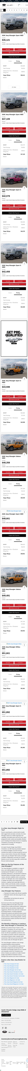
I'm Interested (20, 49)
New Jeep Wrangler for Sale (11, 966)
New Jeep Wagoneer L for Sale (12, 980)
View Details (8, 49)
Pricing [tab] (18, 61)
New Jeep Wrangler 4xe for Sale (12, 970)
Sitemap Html (18, 1063)
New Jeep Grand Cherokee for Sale (13, 972)
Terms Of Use (11, 1063)
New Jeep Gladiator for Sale (11, 968)
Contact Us (7, 1015)
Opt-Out (24, 1063)
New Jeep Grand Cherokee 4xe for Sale (14, 976)
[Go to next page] (14, 822)
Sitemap (14, 1062)
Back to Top (24, 821)
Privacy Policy (7, 1063)
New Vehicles (4, 1041)
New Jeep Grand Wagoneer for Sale (13, 982)
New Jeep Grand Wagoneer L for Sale (13, 984)
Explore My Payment (14, 56)
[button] (24, 33)
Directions (22, 1043)
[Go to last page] (17, 822)
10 (11, 821)
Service (10, 1039)
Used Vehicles (4, 1047)
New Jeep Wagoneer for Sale (11, 978)
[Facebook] (2, 1028)
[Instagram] (5, 1028)
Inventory (4, 1039)
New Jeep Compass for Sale (11, 963)
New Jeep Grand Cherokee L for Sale (13, 974)
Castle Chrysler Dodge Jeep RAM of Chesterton (3, 1063)
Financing (16, 1039)
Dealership (23, 1039)
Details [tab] (10, 61)
